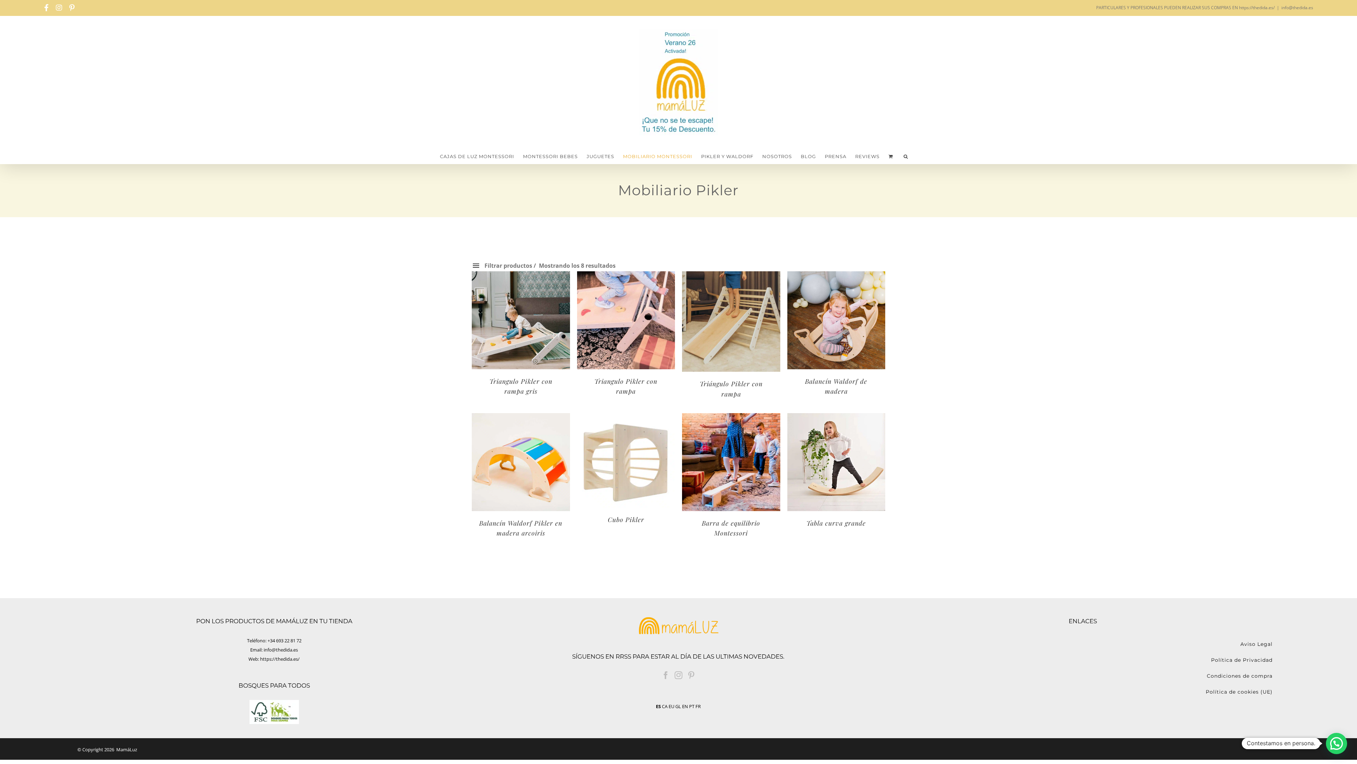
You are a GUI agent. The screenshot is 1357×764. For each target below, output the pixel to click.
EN (685, 706)
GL (678, 706)
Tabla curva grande (836, 523)
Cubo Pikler (626, 519)
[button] (906, 156)
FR (698, 706)
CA (665, 706)
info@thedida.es (1297, 8)
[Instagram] (678, 675)
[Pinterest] (691, 675)
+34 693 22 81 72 (284, 640)
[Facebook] (666, 675)
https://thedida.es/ (280, 659)
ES (658, 706)
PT (691, 706)
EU (671, 706)
